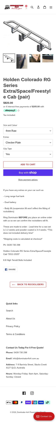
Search (9, 310)
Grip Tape (7, 149)
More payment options (28, 180)
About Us (10, 318)
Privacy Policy (13, 326)
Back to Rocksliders (30, 284)
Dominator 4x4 (23, 412)
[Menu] (51, 7)
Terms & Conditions (15, 334)
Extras (6, 137)
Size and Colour (10, 125)
